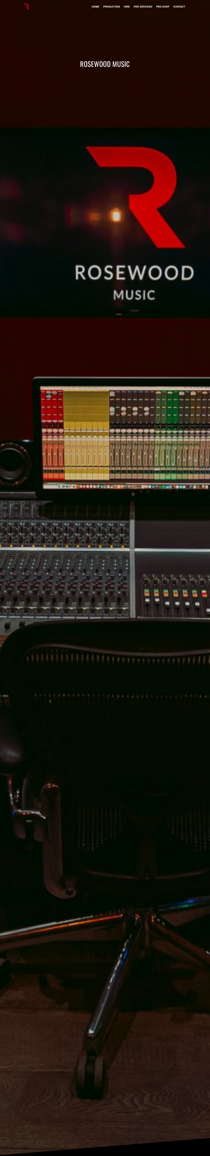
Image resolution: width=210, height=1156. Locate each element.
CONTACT (179, 6)
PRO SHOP (162, 6)
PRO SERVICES (143, 6)
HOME (95, 6)
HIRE (127, 6)
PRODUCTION (111, 6)
